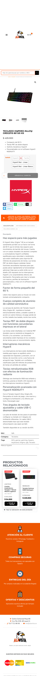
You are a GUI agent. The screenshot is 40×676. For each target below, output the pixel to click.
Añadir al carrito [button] (12, 503)
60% (13, 440)
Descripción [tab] (8, 225)
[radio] (21, 158)
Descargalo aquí (13, 401)
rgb (27, 442)
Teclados (14, 437)
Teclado (32, 442)
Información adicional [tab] (25, 225)
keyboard (15, 442)
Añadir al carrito (23, 175)
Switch (7, 157)
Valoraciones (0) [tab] (10, 229)
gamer (18, 440)
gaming (24, 440)
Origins (22, 442)
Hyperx (31, 440)
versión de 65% (27, 428)
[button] (6, 34)
